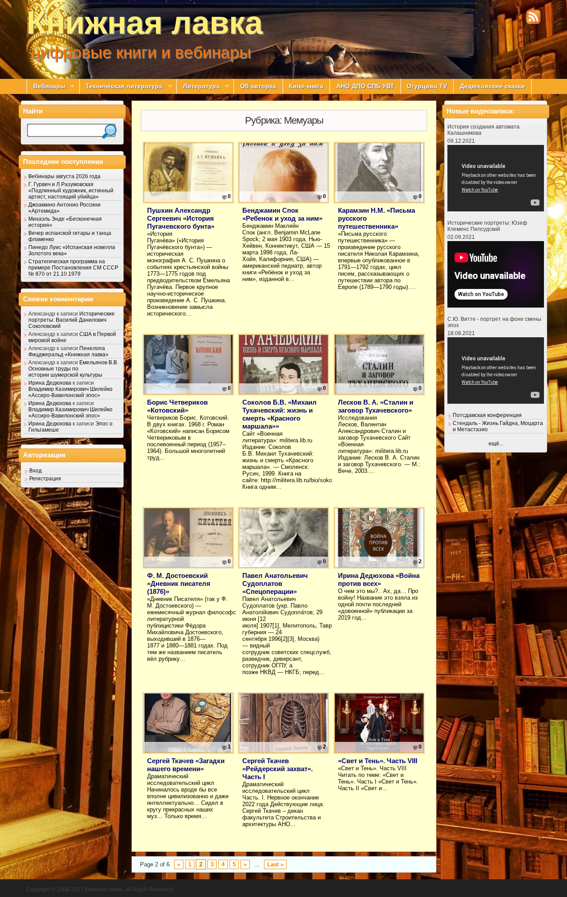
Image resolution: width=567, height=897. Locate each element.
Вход (35, 471)
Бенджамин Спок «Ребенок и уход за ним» (282, 214)
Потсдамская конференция (487, 415)
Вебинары (46, 86)
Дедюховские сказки (492, 86)
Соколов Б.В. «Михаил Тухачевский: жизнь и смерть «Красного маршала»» (279, 414)
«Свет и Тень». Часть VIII (377, 760)
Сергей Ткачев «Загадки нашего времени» (186, 764)
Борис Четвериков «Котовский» (177, 406)
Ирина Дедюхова (49, 383)
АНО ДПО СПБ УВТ (365, 86)
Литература (198, 86)
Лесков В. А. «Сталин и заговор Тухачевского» (375, 406)
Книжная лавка (145, 22)
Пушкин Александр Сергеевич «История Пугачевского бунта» (180, 218)
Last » (275, 864)
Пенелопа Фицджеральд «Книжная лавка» (68, 351)
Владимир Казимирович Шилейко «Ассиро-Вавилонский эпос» (70, 392)
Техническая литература (121, 86)
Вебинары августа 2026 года (64, 176)
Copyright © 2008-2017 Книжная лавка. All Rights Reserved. (100, 889)
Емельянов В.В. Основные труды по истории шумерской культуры (73, 368)
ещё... (496, 444)
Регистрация (45, 479)
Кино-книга (306, 86)
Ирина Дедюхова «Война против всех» (378, 579)
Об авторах (258, 86)
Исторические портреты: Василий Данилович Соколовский (71, 320)
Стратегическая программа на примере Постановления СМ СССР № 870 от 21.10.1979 (73, 267)
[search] (109, 131)
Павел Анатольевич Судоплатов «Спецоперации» (275, 583)
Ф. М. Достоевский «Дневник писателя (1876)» (178, 583)
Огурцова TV (427, 86)
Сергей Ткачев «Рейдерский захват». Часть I (277, 768)
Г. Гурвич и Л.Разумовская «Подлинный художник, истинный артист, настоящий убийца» (70, 190)
